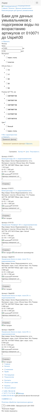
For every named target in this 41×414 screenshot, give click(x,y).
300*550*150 (12, 100)
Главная (7, 364)
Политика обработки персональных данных (17, 402)
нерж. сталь (12, 57)
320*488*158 (12, 105)
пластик (11, 62)
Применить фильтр (9, 139)
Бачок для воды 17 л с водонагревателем (16, 190)
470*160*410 (12, 118)
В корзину (6, 184)
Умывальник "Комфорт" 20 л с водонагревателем (19, 225)
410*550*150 (12, 114)
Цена (27, 152)
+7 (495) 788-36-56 (8, 391)
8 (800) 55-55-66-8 (8, 395)
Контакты (7, 380)
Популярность (34, 152)
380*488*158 (12, 109)
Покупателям (9, 377)
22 (9, 83)
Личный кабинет (10, 388)
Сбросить (28, 143)
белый (10, 126)
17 (9, 74)
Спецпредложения (23, 6)
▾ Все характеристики (9, 135)
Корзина (7, 385)
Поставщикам (9, 375)
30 (9, 88)
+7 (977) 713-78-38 (8, 393)
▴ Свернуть (6, 137)
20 (9, 79)
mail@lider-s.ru (7, 399)
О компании (8, 369)
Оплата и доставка (11, 382)
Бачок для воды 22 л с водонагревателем (16, 158)
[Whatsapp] (20, 393)
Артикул (21, 152)
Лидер (4, 2)
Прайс (6, 371)
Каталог (7, 366)
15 (9, 70)
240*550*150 (12, 96)
